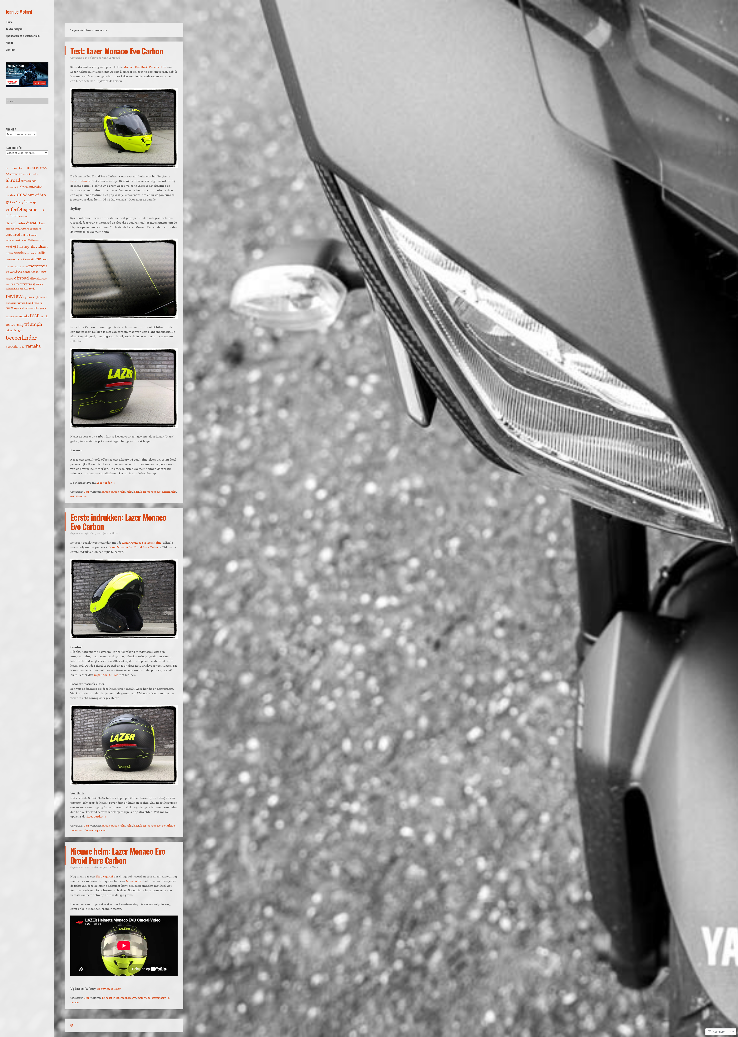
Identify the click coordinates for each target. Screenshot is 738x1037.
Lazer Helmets (80, 181)
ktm (38, 258)
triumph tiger (14, 330)
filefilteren (33, 240)
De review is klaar (109, 988)
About (9, 43)
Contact (10, 49)
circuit (41, 210)
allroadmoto (12, 187)
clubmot (12, 216)
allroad (13, 180)
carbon (106, 491)
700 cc (15, 168)
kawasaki (28, 259)
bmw (21, 194)
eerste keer (24, 228)
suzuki (23, 316)
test (72, 496)
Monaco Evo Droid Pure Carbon (144, 67)
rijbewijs (28, 297)
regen (8, 284)
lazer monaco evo (150, 491)
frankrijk (11, 247)
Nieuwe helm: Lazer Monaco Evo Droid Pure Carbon (117, 855)
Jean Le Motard (19, 11)
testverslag (15, 324)
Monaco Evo (134, 881)
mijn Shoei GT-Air (106, 675)
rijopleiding (11, 302)
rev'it (32, 288)
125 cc (8, 168)
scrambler (33, 307)
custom (23, 216)
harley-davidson (32, 246)
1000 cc (33, 167)
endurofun (15, 234)
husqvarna (30, 252)
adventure (15, 174)
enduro (37, 228)
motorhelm (168, 825)
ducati (32, 222)
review (73, 830)
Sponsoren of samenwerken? (23, 36)
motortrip (41, 271)
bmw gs (30, 202)
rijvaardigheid (25, 302)
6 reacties (81, 496)
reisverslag (28, 284)
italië (41, 252)
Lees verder (106, 482)
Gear (86, 491)
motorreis (37, 266)
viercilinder (15, 346)
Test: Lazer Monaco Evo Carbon (116, 51)
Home (9, 22)
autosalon (35, 187)
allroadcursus (28, 180)
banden (10, 195)
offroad (21, 278)
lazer (136, 491)
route (9, 308)
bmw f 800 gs (17, 202)
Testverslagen (14, 29)
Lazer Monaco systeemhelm (141, 542)
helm (129, 491)
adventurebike (30, 173)
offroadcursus (38, 278)
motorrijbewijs (15, 271)
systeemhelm (169, 491)
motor (9, 266)
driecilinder (16, 222)
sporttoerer (12, 316)
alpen (24, 187)
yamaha (33, 346)
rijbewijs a (40, 297)
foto (42, 240)
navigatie (9, 278)
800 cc (22, 168)
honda (19, 252)
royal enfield (20, 307)
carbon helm (118, 491)
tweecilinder (21, 337)
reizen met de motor (17, 288)
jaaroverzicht (14, 259)
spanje (43, 307)
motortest (29, 271)
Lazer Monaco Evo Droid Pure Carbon (134, 547)
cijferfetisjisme (21, 209)
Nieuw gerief (104, 876)
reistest (16, 284)
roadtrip (37, 302)
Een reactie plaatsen (95, 830)
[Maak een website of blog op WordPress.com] (71, 1025)
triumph (33, 324)
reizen (39, 283)
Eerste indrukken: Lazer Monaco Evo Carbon (118, 521)
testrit (43, 316)
